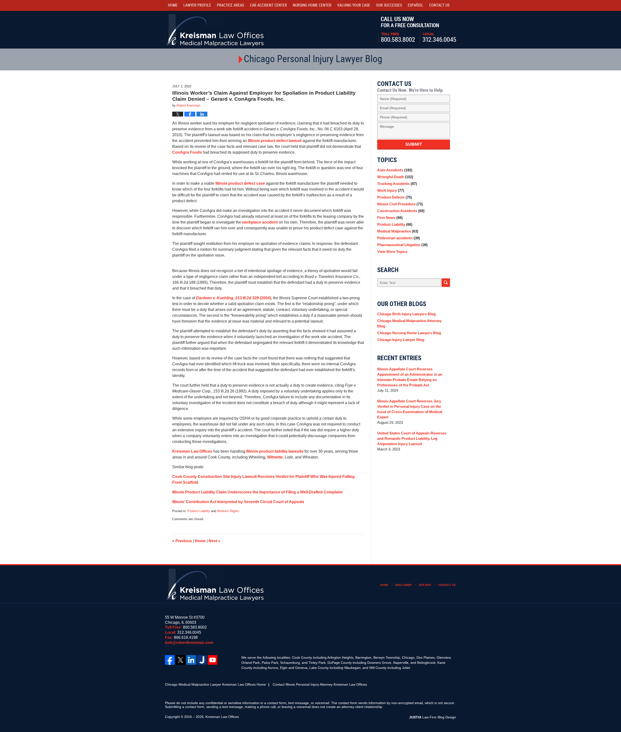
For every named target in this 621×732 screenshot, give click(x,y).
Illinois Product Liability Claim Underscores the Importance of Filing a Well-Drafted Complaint (257, 492)
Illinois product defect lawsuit (275, 141)
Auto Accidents (394, 170)
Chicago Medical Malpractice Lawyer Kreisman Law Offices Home (215, 684)
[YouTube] (212, 660)
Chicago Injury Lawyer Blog (400, 340)
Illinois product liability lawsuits (274, 451)
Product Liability (199, 511)
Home (173, 5)
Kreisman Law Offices (192, 451)
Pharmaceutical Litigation (402, 245)
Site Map (425, 584)
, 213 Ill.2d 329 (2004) (233, 298)
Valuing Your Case (353, 5)
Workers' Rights (228, 511)
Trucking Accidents (397, 184)
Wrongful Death (395, 177)
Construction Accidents (401, 211)
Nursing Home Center (312, 5)
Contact (439, 5)
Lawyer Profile (197, 5)
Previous (182, 541)
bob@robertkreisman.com (189, 642)
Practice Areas (230, 5)
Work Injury (390, 190)
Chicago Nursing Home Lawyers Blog (409, 333)
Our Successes (389, 5)
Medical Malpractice (397, 231)
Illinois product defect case (240, 183)
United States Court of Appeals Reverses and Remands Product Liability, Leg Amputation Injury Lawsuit (411, 438)
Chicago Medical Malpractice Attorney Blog (409, 323)
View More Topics (392, 252)
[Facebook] (169, 660)
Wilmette (275, 457)
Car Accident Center (268, 5)
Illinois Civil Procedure (400, 204)
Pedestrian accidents (398, 238)
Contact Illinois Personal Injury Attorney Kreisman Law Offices (320, 684)
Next (214, 541)
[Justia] (201, 660)
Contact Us (447, 584)
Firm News (390, 218)
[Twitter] (180, 660)
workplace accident (260, 222)
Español (415, 5)
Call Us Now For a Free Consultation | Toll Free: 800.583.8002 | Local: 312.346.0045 (417, 30)
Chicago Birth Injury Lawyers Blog (406, 314)
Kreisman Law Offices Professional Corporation (215, 30)
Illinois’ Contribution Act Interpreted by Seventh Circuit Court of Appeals (238, 502)
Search (445, 282)
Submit (413, 144)
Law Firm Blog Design (432, 717)
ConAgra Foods (187, 152)
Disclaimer (403, 584)
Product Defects (394, 197)
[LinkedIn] (191, 660)
